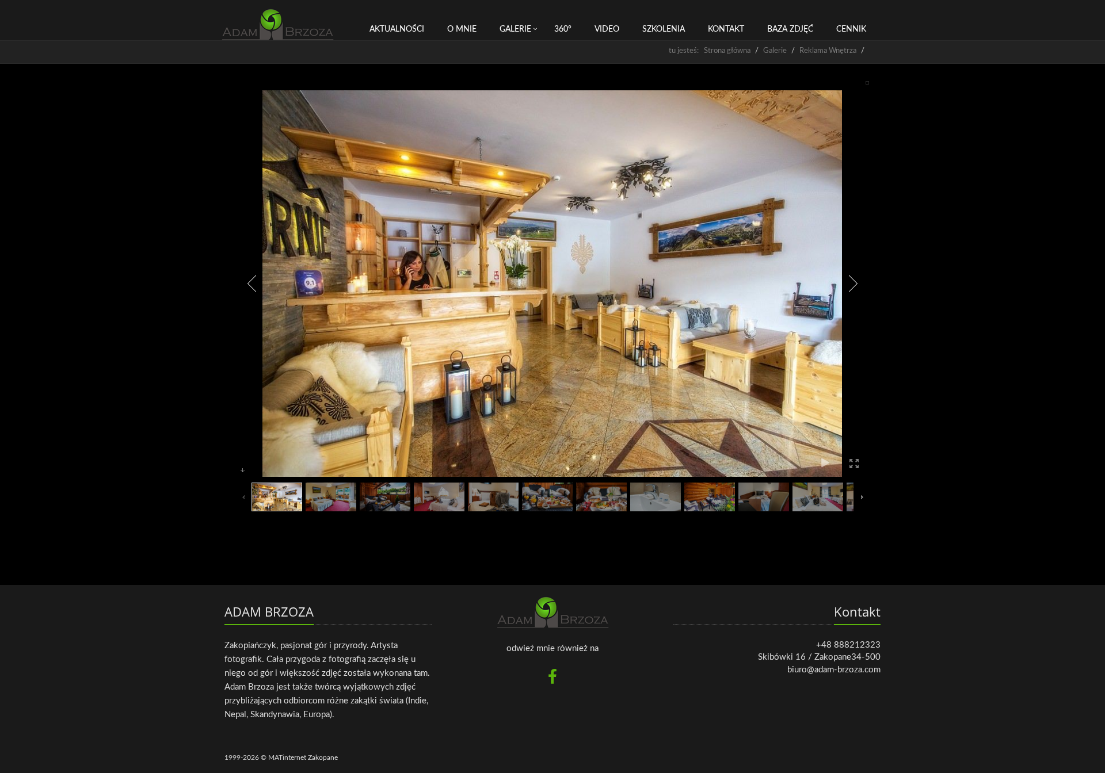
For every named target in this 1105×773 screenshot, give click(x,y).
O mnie (462, 29)
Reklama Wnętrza (827, 51)
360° (562, 29)
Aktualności (396, 29)
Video (607, 29)
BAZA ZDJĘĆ (790, 29)
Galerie (515, 29)
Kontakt (726, 29)
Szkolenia (663, 29)
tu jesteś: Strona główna (709, 51)
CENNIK (851, 29)
